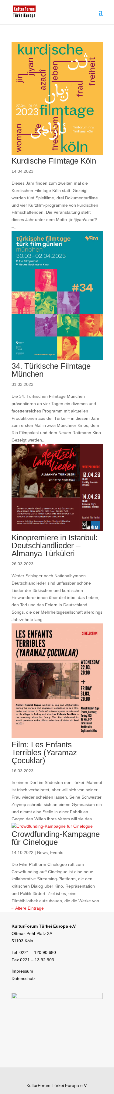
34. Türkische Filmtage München (51, 370)
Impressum (22, 971)
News (42, 852)
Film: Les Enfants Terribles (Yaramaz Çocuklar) (44, 752)
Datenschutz (24, 978)
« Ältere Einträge (28, 908)
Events (56, 852)
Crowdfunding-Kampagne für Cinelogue (56, 838)
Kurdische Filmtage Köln (54, 160)
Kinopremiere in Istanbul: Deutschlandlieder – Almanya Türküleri (55, 545)
